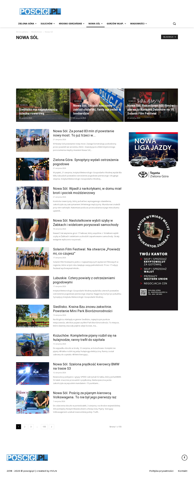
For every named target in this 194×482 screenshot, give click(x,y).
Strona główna (22, 32)
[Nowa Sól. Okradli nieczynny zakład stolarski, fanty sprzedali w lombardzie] (97, 105)
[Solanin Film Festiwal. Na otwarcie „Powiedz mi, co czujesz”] (32, 258)
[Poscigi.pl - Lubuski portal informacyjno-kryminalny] (40, 11)
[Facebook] (184, 458)
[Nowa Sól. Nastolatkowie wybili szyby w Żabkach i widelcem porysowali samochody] (32, 229)
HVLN (53, 470)
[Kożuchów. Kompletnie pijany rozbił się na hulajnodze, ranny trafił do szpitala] (32, 344)
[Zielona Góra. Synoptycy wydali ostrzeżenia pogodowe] (32, 169)
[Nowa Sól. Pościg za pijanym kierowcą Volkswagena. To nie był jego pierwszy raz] (32, 402)
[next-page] (51, 426)
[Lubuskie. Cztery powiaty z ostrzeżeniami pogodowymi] (32, 287)
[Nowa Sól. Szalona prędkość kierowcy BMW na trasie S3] (32, 373)
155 (44, 426)
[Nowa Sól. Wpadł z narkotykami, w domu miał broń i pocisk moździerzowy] (32, 198)
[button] (174, 23)
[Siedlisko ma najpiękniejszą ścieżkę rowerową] (43, 105)
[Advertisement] (120, 11)
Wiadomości (36, 32)
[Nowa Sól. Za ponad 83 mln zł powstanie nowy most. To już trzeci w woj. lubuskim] (32, 140)
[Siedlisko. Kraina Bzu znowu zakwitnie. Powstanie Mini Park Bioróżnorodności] (32, 316)
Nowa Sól (24, 105)
